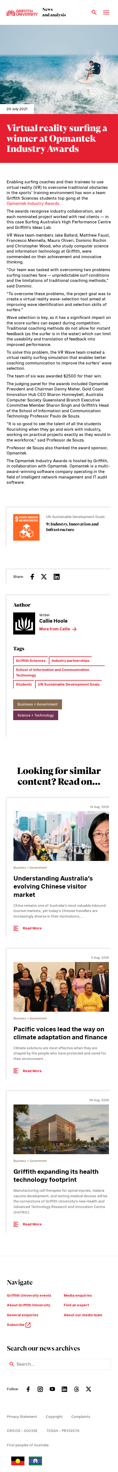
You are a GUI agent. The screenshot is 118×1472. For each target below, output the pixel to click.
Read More (32, 928)
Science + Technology (36, 715)
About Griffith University (28, 1305)
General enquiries (22, 1315)
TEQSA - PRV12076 (62, 1431)
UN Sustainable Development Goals (69, 684)
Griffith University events (29, 1295)
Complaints (80, 1417)
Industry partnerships (70, 661)
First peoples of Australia (28, 1445)
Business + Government (38, 704)
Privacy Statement (22, 1417)
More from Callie (54, 629)
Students (24, 684)
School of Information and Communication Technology (52, 672)
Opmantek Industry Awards (33, 203)
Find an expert (76, 1305)
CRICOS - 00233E (22, 1431)
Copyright (54, 1417)
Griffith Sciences (31, 661)
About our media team (83, 1315)
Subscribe (16, 1325)
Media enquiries (78, 1295)
